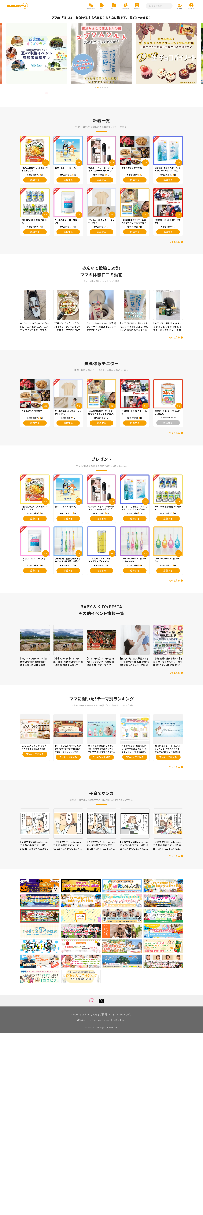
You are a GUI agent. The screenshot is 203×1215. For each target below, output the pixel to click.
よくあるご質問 (99, 1014)
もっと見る (174, 241)
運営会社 (81, 1020)
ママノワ (91, 1027)
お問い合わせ (119, 1020)
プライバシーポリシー (99, 1020)
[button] (95, 87)
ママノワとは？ (78, 1014)
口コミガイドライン (122, 1014)
